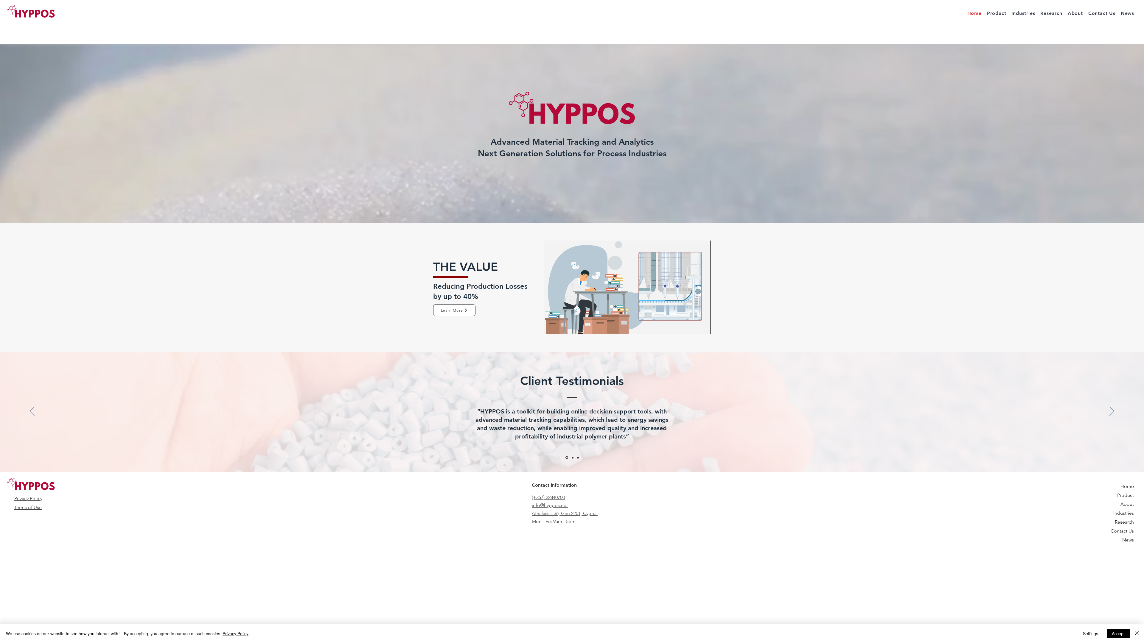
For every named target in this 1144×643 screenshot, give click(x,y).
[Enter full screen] (702, 326)
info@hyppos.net (550, 505)
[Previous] (32, 412)
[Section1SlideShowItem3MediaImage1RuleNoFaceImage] (578, 457)
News (1128, 540)
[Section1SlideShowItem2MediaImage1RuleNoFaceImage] (572, 457)
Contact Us (1122, 531)
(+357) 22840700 (548, 497)
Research (1124, 522)
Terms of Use (28, 507)
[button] (1051, 13)
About (1127, 504)
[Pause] (551, 326)
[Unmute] (561, 326)
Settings (1090, 633)
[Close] (1136, 633)
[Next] (1111, 412)
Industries (1123, 513)
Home (1127, 486)
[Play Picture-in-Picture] (692, 326)
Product (1125, 495)
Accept (1118, 633)
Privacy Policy (28, 498)
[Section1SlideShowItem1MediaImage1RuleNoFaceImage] (566, 457)
